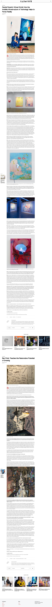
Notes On (3, 606)
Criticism (3, 347)
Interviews (3, 5)
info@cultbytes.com (37, 601)
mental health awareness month (20, 558)
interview (14, 558)
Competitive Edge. (40, 602)
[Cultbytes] (26, 1)
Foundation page (31, 308)
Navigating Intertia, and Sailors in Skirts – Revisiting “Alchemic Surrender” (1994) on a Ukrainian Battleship (17, 554)
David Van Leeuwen (4, 362)
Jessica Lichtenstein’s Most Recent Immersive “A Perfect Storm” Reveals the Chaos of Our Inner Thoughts (17, 314)
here (22, 551)
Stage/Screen (3, 604)
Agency (19, 603)
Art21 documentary (27, 75)
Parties (27, 347)
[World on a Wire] (21, 305)
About (19, 602)
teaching (25, 558)
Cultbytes (39, 603)
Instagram (19, 604)
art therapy (11, 558)
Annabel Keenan (4, 13)
